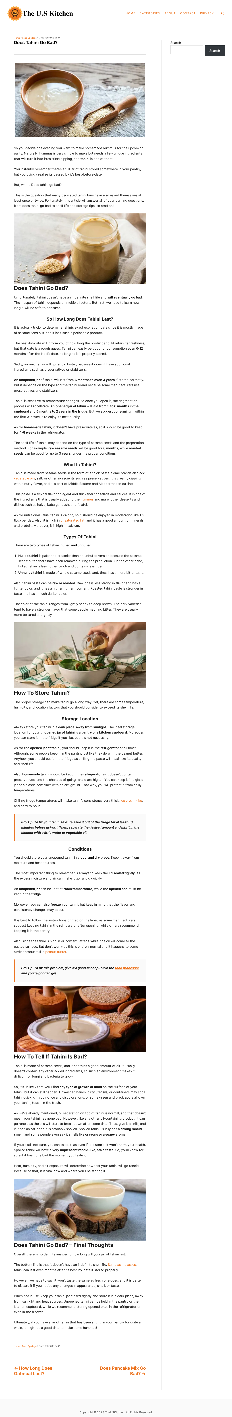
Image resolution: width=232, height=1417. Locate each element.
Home (17, 37)
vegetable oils (24, 478)
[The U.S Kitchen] (50, 13)
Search (175, 43)
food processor (127, 968)
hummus (87, 499)
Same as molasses (122, 1264)
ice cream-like (131, 800)
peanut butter (55, 952)
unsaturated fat (72, 520)
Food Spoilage (29, 37)
